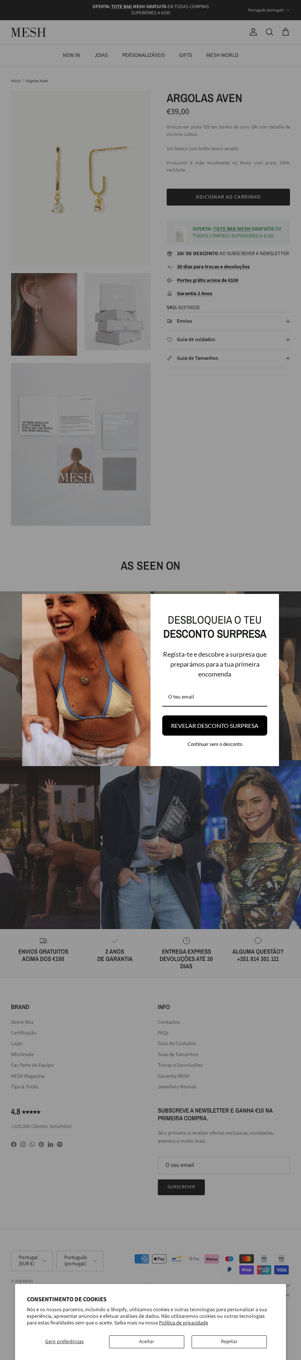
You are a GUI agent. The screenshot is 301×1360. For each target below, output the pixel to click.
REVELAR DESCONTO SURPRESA (214, 725)
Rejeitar (229, 1341)
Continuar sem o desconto (215, 744)
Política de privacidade (183, 1323)
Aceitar (146, 1341)
